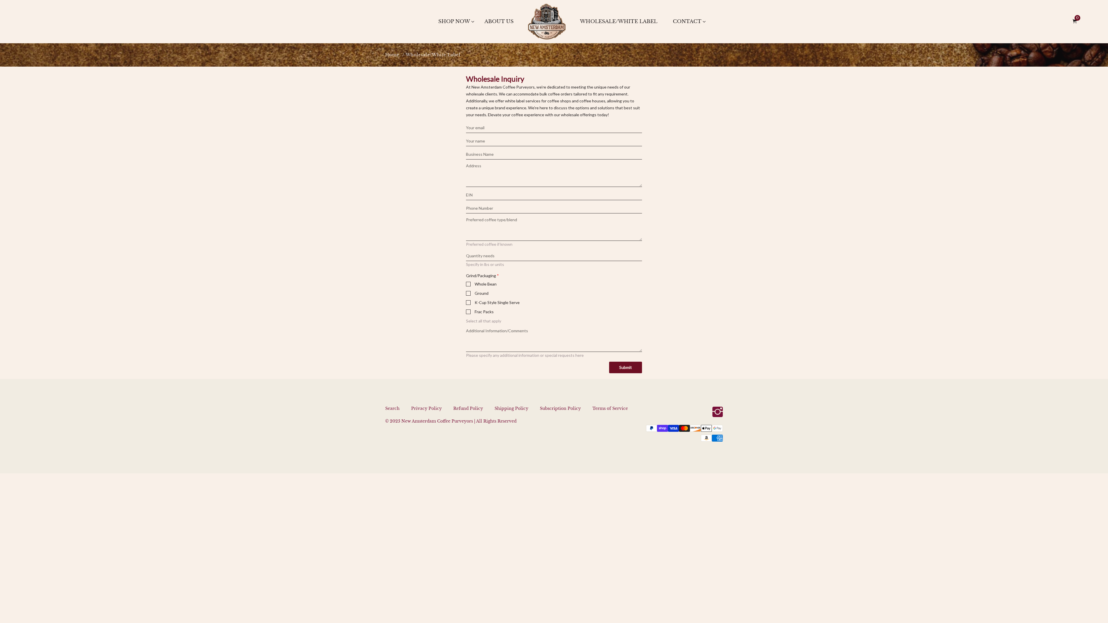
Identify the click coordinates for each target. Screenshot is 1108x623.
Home (392, 54)
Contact (687, 21)
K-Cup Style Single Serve (497, 302)
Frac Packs (484, 311)
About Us (499, 21)
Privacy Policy (426, 408)
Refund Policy (468, 408)
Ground (482, 293)
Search (392, 408)
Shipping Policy (511, 408)
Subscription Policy (560, 408)
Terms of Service (610, 408)
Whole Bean (486, 284)
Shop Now (454, 21)
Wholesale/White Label (618, 21)
